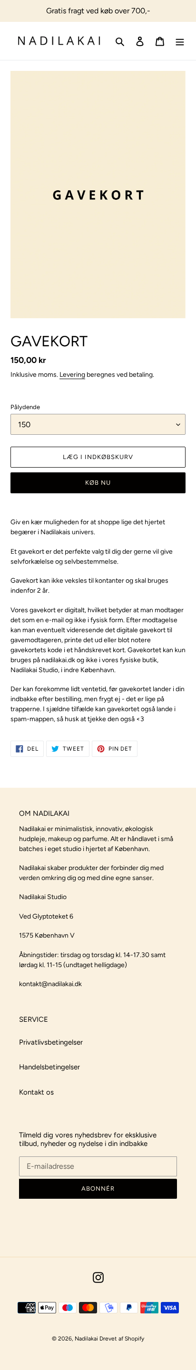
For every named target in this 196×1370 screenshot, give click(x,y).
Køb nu (98, 482)
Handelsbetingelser (49, 1067)
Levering (72, 374)
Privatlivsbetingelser (51, 1042)
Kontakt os (36, 1092)
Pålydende (25, 407)
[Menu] (180, 41)
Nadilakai (87, 1338)
